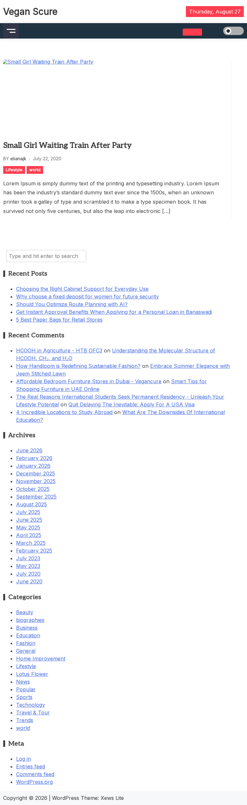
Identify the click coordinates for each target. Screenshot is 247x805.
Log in (23, 759)
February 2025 (34, 550)
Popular (26, 689)
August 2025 (31, 504)
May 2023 (28, 566)
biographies (30, 620)
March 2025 (31, 543)
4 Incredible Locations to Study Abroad (64, 412)
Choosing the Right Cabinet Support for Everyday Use (82, 289)
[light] (224, 30)
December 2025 (35, 473)
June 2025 (29, 520)
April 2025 (28, 535)
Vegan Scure (30, 11)
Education (28, 635)
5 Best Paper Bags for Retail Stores (59, 319)
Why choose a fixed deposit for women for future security (87, 296)
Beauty (24, 612)
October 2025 (33, 489)
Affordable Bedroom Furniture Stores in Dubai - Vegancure (88, 381)
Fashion (25, 643)
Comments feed (35, 774)
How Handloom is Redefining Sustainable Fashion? (78, 366)
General (25, 651)
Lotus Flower (32, 674)
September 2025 (36, 496)
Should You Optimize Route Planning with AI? (72, 304)
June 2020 (29, 581)
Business (27, 627)
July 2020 (28, 574)
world (35, 169)
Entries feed (30, 766)
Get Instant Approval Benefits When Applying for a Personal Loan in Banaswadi (114, 312)
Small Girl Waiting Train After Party (67, 145)
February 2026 (34, 458)
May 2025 (28, 527)
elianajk (18, 158)
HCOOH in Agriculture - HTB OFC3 (59, 350)
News (23, 681)
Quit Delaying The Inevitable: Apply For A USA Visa (132, 404)
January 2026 (33, 466)
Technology (30, 705)
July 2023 (28, 558)
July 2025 (28, 512)
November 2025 (36, 481)
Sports (24, 697)
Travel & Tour (33, 712)
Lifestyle (14, 169)
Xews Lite (112, 798)
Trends (24, 720)
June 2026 (29, 450)
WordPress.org (34, 782)
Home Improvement (40, 658)
